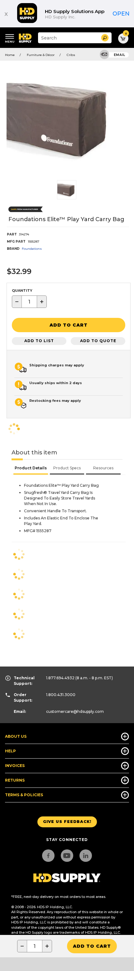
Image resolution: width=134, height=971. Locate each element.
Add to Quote (98, 340)
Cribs (71, 55)
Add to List (39, 340)
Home (10, 55)
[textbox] (29, 302)
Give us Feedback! (67, 821)
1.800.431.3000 (60, 694)
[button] (105, 38)
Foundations (32, 249)
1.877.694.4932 (60, 678)
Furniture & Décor (41, 55)
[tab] (30, 469)
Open (121, 13)
